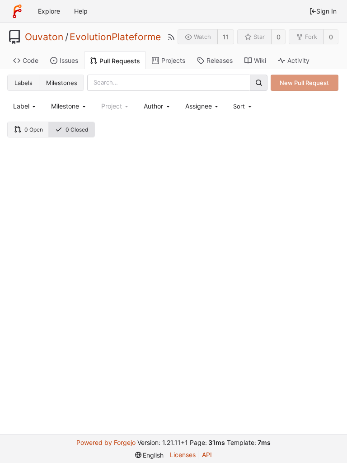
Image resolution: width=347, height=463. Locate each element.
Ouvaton (44, 37)
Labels (23, 82)
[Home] (17, 11)
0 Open (33, 129)
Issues (69, 60)
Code (30, 60)
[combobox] (25, 106)
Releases (219, 60)
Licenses (183, 454)
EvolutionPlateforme (115, 37)
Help (81, 11)
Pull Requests (119, 61)
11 (226, 37)
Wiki (260, 60)
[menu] (243, 106)
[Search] (258, 82)
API (207, 454)
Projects (173, 60)
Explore (49, 11)
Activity (298, 60)
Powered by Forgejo (106, 442)
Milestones (61, 82)
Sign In (326, 11)
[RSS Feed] (171, 37)
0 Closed (77, 129)
